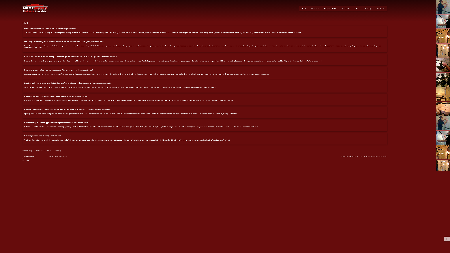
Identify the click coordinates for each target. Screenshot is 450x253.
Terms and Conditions (43, 151)
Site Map (58, 151)
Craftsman (315, 8)
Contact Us (380, 8)
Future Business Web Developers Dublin (373, 156)
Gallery (368, 8)
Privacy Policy (27, 151)
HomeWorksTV (330, 8)
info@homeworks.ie (60, 156)
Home (304, 8)
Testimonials (346, 8)
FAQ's (358, 8)
